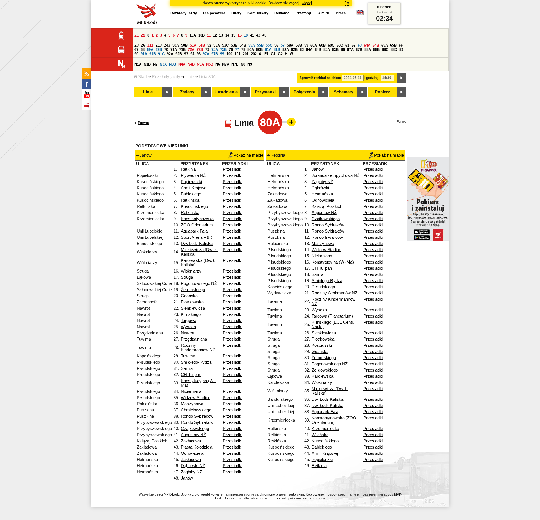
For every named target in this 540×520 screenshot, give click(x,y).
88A (367, 50)
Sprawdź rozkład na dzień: (320, 78)
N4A (181, 64)
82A (285, 50)
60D (340, 45)
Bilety (236, 13)
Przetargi (303, 13)
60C (331, 45)
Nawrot (187, 333)
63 (360, 45)
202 (254, 54)
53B (234, 45)
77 (237, 50)
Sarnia (187, 368)
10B (201, 35)
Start (142, 77)
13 (221, 35)
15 (233, 35)
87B (359, 50)
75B (223, 50)
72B (200, 50)
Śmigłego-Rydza (196, 362)
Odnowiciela (192, 453)
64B (376, 45)
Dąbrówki (320, 188)
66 (401, 45)
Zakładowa (191, 441)
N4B (191, 64)
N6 (217, 64)
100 (229, 54)
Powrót (143, 123)
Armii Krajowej (194, 188)
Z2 (143, 35)
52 (209, 45)
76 (231, 50)
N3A (163, 64)
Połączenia (304, 92)
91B (152, 54)
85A (326, 50)
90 (136, 54)
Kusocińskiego (194, 206)
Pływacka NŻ (193, 175)
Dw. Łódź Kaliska (197, 243)
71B (182, 50)
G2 (280, 54)
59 (306, 45)
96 (199, 54)
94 (192, 54)
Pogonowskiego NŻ (199, 283)
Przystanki (265, 92)
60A (313, 45)
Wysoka (188, 327)
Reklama (281, 13)
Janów (187, 478)
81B (277, 50)
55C (269, 45)
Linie (189, 77)
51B (202, 45)
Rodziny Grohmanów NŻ (334, 293)
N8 (243, 64)
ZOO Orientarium (197, 225)
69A (150, 50)
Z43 (167, 45)
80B (259, 50)
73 (207, 50)
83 (302, 50)
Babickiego (191, 194)
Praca (341, 13)
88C (385, 50)
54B (243, 45)
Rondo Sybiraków (197, 416)
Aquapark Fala (194, 231)
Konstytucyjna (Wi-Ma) (333, 262)
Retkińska (190, 200)
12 (215, 35)
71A (173, 50)
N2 (155, 64)
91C (161, 54)
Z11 (150, 45)
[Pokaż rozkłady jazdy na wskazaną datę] (401, 78)
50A (175, 45)
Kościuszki (322, 345)
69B (159, 50)
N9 (250, 64)
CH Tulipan (191, 374)
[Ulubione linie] (290, 122)
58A (290, 45)
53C (225, 45)
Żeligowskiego (325, 370)
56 (276, 45)
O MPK (324, 13)
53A (216, 45)
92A (170, 54)
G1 (273, 54)
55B (260, 45)
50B (184, 45)
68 (143, 50)
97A (206, 54)
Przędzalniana (194, 339)
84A (309, 50)
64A (367, 45)
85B (335, 50)
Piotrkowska (192, 302)
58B (299, 45)
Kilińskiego (191, 314)
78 (243, 50)
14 (227, 35)
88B (376, 50)
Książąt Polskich (327, 206)
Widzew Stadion (195, 397)
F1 (266, 54)
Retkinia (188, 169)
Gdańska (189, 296)
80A (251, 50)
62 (354, 45)
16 (240, 35)
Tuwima (188, 356)
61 (347, 45)
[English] (360, 13)
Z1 (136, 35)
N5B (209, 64)
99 (222, 54)
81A (268, 50)
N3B (172, 64)
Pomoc (401, 121)
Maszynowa (192, 404)
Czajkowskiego (195, 428)
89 (401, 50)
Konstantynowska (197, 219)
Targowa (188, 320)
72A (191, 50)
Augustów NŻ (193, 435)
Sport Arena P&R (196, 237)
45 (264, 35)
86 (343, 50)
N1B (147, 64)
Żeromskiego (193, 289)
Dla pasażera (214, 13)
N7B (234, 64)
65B (393, 45)
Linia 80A (207, 77)
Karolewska (322, 376)
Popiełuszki (191, 181)
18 (246, 35)
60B (322, 45)
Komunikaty (258, 13)
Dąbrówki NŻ (193, 465)
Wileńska (320, 435)
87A (350, 50)
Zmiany (187, 92)
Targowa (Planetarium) (332, 316)
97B (215, 54)
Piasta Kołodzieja (196, 447)
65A (384, 45)
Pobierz (382, 92)
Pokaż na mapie (248, 155)
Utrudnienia (226, 92)
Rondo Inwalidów (327, 237)
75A (215, 50)
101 (237, 54)
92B (179, 54)
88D (394, 50)
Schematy (343, 92)
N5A (200, 64)
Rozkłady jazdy (166, 77)
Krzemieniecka (325, 428)
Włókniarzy (191, 271)
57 (283, 45)
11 (209, 35)
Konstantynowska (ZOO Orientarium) (334, 420)
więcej (307, 3)
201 (246, 54)
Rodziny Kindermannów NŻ (198, 347)
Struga (187, 277)
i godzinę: (372, 78)
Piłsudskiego (323, 287)
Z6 (143, 45)
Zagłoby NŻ (191, 472)
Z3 (136, 45)
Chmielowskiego (196, 410)
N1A (137, 64)
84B (318, 50)
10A (193, 35)
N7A (225, 64)
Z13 (159, 45)
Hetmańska (322, 194)
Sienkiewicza (193, 308)
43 (258, 35)
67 (136, 50)
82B (294, 50)
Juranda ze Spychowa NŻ (335, 175)
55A (251, 45)
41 (252, 35)
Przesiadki (232, 169)
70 (166, 50)
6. (260, 54)
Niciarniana (191, 391)
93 (186, 54)
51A (193, 45)
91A (144, 54)
